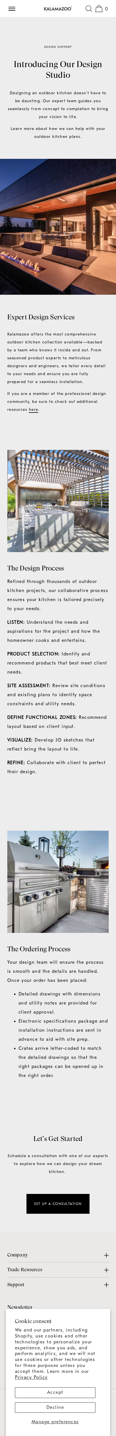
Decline (55, 1407)
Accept (55, 1392)
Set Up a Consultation (58, 1204)
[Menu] (14, 8)
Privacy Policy (31, 1377)
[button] (89, 8)
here (33, 409)
